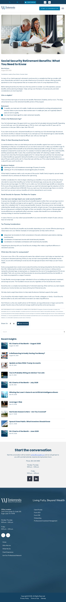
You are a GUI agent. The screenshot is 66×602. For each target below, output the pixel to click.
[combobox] (32, 331)
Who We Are (6, 545)
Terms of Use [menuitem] (35, 598)
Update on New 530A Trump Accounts (25, 363)
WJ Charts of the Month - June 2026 (24, 431)
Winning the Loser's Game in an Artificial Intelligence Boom (33, 392)
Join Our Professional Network (11, 555)
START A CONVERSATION (49, 8)
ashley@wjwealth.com (38, 455)
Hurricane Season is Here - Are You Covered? (27, 412)
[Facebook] (10, 324)
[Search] (64, 331)
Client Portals (31, 2)
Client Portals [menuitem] (38, 510)
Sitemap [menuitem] (43, 598)
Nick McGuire (5, 68)
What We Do (6, 549)
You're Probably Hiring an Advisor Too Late (27, 373)
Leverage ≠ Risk (15, 402)
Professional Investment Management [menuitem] (45, 521)
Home (4, 542)
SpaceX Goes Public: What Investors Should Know (29, 421)
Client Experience (7, 552)
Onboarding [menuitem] (37, 518)
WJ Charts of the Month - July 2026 (23, 383)
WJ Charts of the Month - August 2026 (25, 344)
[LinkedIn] (13, 324)
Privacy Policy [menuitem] (24, 598)
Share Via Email (23, 323)
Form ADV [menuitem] (37, 512)
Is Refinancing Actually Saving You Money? (27, 353)
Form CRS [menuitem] (37, 515)
